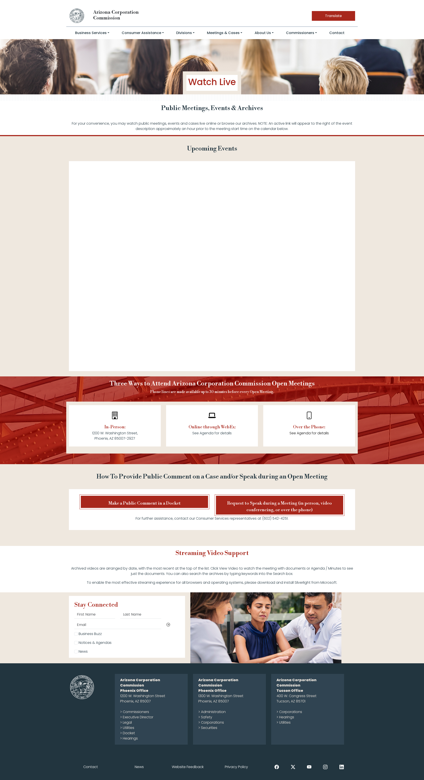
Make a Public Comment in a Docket (144, 503)
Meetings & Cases (223, 32)
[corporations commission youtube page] (309, 766)
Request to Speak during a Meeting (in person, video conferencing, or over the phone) (279, 507)
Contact (336, 32)
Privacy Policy (236, 766)
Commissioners (300, 32)
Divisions (184, 32)
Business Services (91, 32)
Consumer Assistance (141, 32)
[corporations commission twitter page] (293, 766)
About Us (263, 32)
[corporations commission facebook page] (276, 766)
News (83, 651)
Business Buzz (90, 633)
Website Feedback (188, 766)
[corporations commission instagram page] (325, 766)
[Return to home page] (77, 15)
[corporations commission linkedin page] (341, 766)
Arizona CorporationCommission (116, 15)
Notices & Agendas (95, 642)
